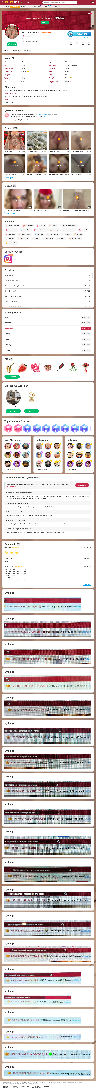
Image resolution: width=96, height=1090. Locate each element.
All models (5, 6)
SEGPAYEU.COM (46, 1082)
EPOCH (37, 1082)
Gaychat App (56, 6)
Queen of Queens (43, 114)
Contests (45, 6)
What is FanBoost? (85, 38)
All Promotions (35, 6)
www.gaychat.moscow (23, 1082)
